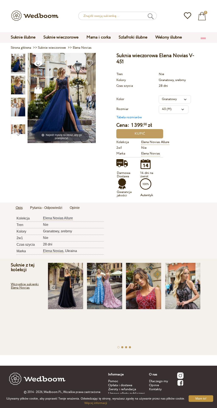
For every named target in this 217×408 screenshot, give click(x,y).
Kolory (121, 80)
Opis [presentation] (19, 208)
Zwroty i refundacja (122, 389)
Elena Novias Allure (155, 142)
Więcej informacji (95, 403)
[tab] (19, 208)
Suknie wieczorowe (60, 37)
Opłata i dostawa (120, 385)
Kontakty (155, 389)
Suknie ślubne (23, 37)
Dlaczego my (158, 381)
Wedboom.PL (53, 392)
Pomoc (113, 381)
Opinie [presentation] (75, 208)
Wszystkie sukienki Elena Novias (25, 286)
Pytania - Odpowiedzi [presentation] (46, 208)
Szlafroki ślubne (133, 37)
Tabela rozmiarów (129, 117)
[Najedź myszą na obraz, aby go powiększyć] (62, 97)
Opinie (154, 385)
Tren (119, 74)
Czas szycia (124, 86)
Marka (120, 154)
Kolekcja (122, 142)
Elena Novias (150, 153)
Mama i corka (98, 37)
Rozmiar (122, 109)
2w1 (119, 148)
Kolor (120, 99)
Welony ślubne (168, 37)
